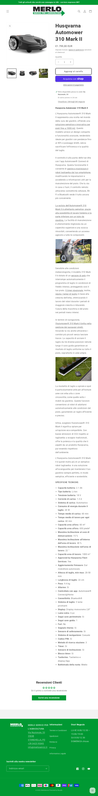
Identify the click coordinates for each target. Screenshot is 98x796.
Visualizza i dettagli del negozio (71, 102)
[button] (7, 11)
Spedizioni (54, 736)
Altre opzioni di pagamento (73, 85)
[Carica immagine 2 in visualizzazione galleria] (22, 73)
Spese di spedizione (76, 50)
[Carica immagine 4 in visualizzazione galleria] (43, 73)
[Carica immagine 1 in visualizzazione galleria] (11, 73)
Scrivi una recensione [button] (49, 698)
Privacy (53, 748)
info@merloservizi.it (37, 747)
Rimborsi (53, 742)
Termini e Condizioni (58, 730)
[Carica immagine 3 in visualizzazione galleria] (33, 73)
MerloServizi (45, 790)
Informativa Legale (58, 754)
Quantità (58, 57)
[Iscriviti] (46, 769)
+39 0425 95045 (36, 743)
